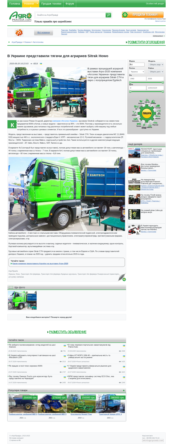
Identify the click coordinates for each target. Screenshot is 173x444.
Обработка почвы (155, 155)
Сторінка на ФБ (15, 440)
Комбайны (144, 203)
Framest (143, 186)
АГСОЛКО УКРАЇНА (16, 277)
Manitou (143, 170)
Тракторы (144, 155)
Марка (132, 61)
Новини (29, 3)
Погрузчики (152, 170)
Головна (14, 3)
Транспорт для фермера (30, 274)
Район (151, 68)
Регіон (132, 68)
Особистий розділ (155, 3)
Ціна (131, 84)
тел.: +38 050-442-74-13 (150, 438)
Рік (130, 75)
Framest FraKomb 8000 (150, 187)
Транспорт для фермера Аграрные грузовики (58, 274)
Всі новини (43, 32)
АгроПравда (17, 42)
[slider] (130, 82)
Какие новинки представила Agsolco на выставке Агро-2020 (40, 264)
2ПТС (143, 201)
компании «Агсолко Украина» (65, 121)
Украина (11, 274)
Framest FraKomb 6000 (156, 186)
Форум (69, 3)
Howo (18, 274)
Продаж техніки (51, 3)
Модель (151, 61)
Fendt (148, 201)
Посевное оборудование (150, 157)
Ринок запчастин (82, 361)
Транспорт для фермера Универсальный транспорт (98, 274)
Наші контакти (147, 436)
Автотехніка (38, 42)
